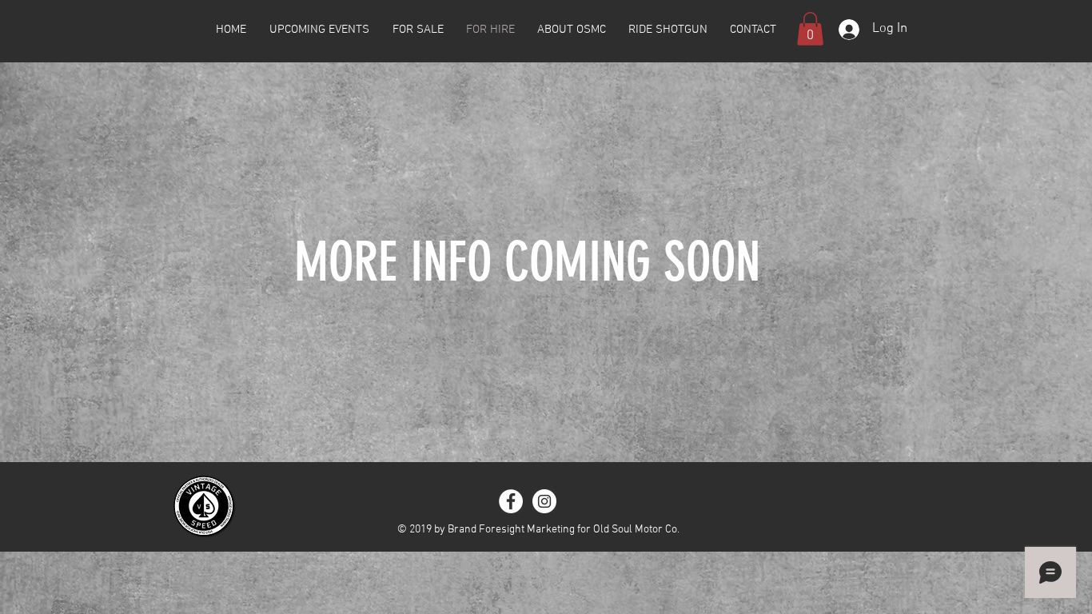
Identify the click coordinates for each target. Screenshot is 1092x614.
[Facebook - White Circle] (511, 501)
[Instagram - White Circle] (544, 501)
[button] (810, 29)
